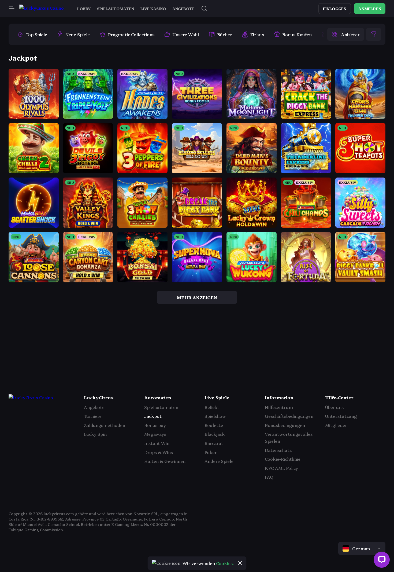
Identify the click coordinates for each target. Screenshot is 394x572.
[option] (32, 34)
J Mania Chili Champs (308, 208)
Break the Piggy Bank (200, 208)
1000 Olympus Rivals (35, 99)
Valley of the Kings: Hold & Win (100, 208)
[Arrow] (15, 354)
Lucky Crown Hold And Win (260, 208)
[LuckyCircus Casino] (41, 9)
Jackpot (153, 416)
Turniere (93, 416)
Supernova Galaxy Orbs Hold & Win (214, 263)
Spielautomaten (161, 407)
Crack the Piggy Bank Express (317, 99)
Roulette (214, 425)
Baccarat (214, 443)
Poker (211, 452)
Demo (33, 112)
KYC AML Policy (281, 468)
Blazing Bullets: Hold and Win (207, 154)
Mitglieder (336, 425)
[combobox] (361, 548)
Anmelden (369, 8)
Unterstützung (341, 416)
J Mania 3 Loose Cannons (40, 263)
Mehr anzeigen (197, 297)
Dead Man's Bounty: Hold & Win (264, 154)
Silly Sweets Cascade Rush (367, 208)
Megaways (155, 434)
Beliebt (212, 407)
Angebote (94, 407)
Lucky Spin (95, 434)
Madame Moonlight (252, 99)
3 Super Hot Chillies (142, 208)
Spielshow (215, 416)
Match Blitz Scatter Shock (40, 208)
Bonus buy (155, 425)
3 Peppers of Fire (142, 154)
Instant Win (156, 443)
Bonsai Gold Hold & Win (147, 263)
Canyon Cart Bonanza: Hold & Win (104, 263)
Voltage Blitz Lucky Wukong (261, 263)
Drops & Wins (158, 452)
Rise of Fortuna (306, 263)
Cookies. (225, 563)
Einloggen (335, 8)
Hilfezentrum (279, 407)
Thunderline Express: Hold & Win (320, 154)
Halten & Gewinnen (164, 461)
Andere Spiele (219, 461)
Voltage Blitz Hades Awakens (152, 99)
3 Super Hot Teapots (362, 154)
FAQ (269, 477)
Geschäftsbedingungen (289, 416)
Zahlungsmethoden (104, 425)
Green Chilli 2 (33, 154)
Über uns (334, 407)
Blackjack (215, 434)
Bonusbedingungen (285, 425)
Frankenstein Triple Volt (93, 99)
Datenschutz (278, 450)
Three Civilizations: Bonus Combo (212, 99)
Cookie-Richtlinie (282, 459)
